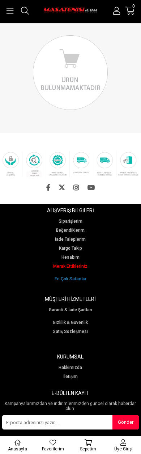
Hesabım (70, 257)
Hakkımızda (70, 367)
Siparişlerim (70, 221)
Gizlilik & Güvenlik (70, 322)
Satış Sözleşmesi (70, 331)
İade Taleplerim (70, 239)
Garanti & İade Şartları (70, 310)
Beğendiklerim (70, 230)
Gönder (125, 422)
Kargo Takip (70, 248)
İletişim (70, 376)
